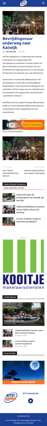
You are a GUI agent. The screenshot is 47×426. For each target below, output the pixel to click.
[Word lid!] (23, 125)
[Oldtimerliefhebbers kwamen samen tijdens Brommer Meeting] (9, 209)
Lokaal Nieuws (22, 9)
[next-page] (8, 230)
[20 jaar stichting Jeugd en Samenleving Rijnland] (9, 221)
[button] (43, 3)
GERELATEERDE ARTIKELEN (14, 185)
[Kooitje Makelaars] (23, 264)
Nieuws (11, 9)
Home (5, 9)
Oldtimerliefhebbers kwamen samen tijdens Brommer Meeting (30, 209)
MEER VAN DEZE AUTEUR (14, 188)
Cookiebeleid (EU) (23, 416)
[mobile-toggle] (4, 3)
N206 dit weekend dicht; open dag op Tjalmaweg (34, 171)
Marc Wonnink (11, 51)
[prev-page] (4, 230)
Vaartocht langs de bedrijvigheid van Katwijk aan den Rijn (30, 197)
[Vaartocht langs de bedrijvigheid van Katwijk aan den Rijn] (9, 197)
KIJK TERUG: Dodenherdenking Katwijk (10, 173)
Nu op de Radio (10, 353)
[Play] (30, 401)
